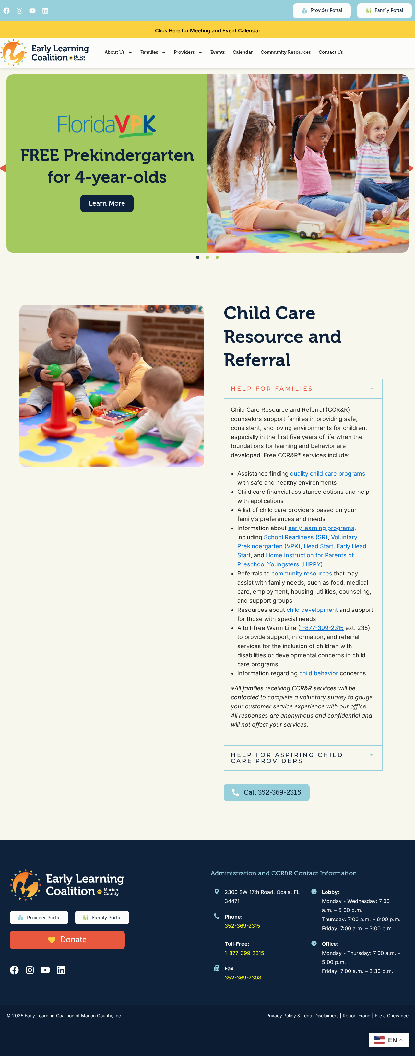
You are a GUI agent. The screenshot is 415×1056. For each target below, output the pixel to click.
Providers (184, 52)
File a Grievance (392, 1015)
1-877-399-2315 (322, 627)
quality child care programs (327, 473)
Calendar (243, 52)
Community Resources (286, 52)
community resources (301, 573)
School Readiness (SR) (296, 537)
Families (149, 52)
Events (217, 52)
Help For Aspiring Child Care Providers (287, 758)
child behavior (318, 673)
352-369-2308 (243, 977)
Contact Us (331, 52)
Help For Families (272, 388)
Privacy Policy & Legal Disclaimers (302, 1015)
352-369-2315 (242, 925)
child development (312, 609)
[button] (303, 388)
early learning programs (321, 528)
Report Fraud (357, 1015)
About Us (115, 52)
